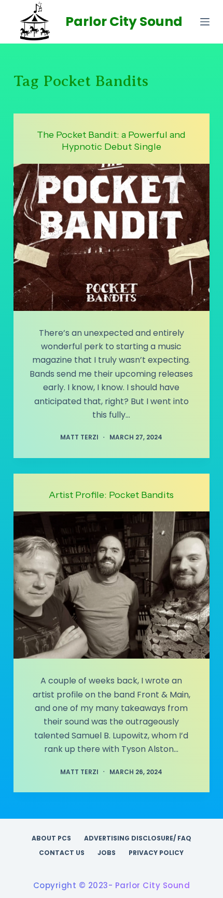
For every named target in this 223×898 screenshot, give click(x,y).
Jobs (106, 853)
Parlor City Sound (124, 21)
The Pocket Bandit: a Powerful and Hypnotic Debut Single (111, 140)
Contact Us (62, 853)
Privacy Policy (156, 853)
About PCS (51, 838)
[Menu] (205, 21)
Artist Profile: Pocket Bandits (111, 495)
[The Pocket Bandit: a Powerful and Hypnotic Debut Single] (111, 237)
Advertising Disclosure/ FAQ (137, 838)
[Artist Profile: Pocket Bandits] (111, 585)
